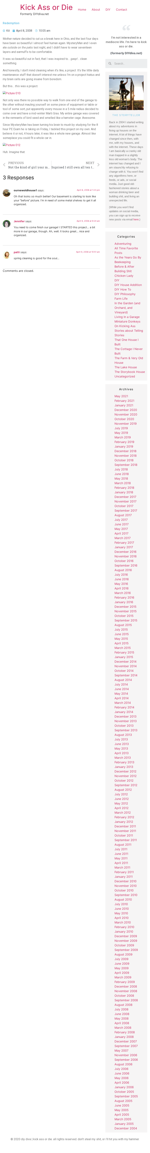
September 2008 (126, 1000)
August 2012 (123, 789)
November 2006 (126, 1055)
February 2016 (124, 597)
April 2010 (122, 918)
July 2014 (121, 684)
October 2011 (124, 835)
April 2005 (122, 1114)
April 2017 (121, 533)
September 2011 (126, 840)
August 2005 (123, 1101)
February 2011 (124, 872)
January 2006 (124, 1087)
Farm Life (121, 298)
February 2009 (125, 982)
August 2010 (123, 899)
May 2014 (121, 693)
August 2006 (123, 1064)
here (136, 219)
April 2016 (122, 588)
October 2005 (124, 1092)
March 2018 (123, 483)
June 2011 (121, 854)
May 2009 (122, 968)
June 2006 (122, 1073)
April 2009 (122, 973)
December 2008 (126, 986)
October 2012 (124, 780)
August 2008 (123, 1005)
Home (82, 9)
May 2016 (121, 584)
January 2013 (124, 767)
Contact (121, 9)
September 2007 (126, 1046)
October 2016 (124, 561)
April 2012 (122, 808)
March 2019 (123, 437)
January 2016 (124, 602)
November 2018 (126, 455)
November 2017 (125, 501)
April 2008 (122, 1023)
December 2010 (125, 881)
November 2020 (126, 414)
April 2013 (122, 753)
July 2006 (121, 1069)
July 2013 (121, 739)
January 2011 (124, 876)
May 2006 (122, 1078)
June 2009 (122, 963)
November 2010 (126, 886)
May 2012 (121, 803)
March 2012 (123, 812)
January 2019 (124, 446)
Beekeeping (123, 262)
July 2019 (121, 428)
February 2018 (124, 487)
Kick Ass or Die (46, 7)
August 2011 (123, 844)
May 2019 (121, 433)
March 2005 (123, 1119)
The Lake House (126, 367)
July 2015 (121, 629)
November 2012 (126, 776)
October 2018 (124, 460)
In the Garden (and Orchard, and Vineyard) (127, 307)
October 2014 (124, 671)
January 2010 (124, 931)
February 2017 (124, 542)
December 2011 (125, 826)
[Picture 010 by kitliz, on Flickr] (11, 93)
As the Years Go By (128, 257)
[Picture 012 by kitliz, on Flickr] (11, 145)
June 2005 (122, 1105)
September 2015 (126, 620)
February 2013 (124, 762)
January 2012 (124, 822)
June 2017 (122, 524)
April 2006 (122, 1082)
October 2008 (124, 995)
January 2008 (124, 1037)
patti (17, 252)
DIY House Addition (128, 285)
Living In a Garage (127, 317)
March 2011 (122, 867)
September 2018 (126, 465)
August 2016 (123, 570)
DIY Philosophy (125, 294)
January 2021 (124, 405)
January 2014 (124, 712)
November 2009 (126, 940)
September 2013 (126, 730)
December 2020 (126, 410)
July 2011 (121, 849)
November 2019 (126, 423)
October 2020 (124, 419)
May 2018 (121, 478)
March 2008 (123, 1027)
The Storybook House (130, 372)
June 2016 (122, 579)
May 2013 (121, 748)
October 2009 (124, 945)
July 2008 (121, 1009)
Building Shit (123, 271)
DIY (108, 9)
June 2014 (122, 689)
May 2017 (121, 529)
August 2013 (123, 735)
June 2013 (122, 744)
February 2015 (124, 652)
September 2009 (126, 950)
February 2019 (124, 442)
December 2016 (125, 552)
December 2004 (126, 1128)
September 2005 (126, 1096)
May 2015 (121, 638)
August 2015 (123, 625)
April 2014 (122, 698)
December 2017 (125, 497)
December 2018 (125, 451)
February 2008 (125, 1032)
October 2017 (124, 506)
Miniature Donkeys (127, 321)
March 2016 (123, 593)
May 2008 (122, 1018)
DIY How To (123, 289)
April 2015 (122, 643)
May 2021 (121, 396)
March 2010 (123, 922)
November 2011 (125, 831)
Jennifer (19, 221)
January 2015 (124, 657)
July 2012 (121, 794)
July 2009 (121, 959)
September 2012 (126, 785)
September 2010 (126, 895)
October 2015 (124, 616)
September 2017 (126, 510)
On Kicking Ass (125, 326)
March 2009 (123, 977)
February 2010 (124, 927)
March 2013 (123, 757)
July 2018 (121, 469)
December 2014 (125, 661)
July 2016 (121, 574)
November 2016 (126, 556)
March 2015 (123, 648)
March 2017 (123, 538)
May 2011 (121, 858)
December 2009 (126, 936)
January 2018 (124, 492)
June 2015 (122, 634)
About (96, 9)
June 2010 (122, 908)
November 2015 (126, 611)
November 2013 (126, 721)
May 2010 (121, 913)
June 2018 (122, 474)
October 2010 (124, 890)
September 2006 (126, 1059)
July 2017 (121, 519)
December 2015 (125, 606)
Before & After (124, 266)
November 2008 (126, 991)
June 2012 (122, 799)
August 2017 (123, 515)
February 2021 (124, 401)
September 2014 (126, 675)
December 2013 (125, 716)
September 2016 (126, 565)
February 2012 (124, 817)
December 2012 (125, 771)
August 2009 (123, 954)
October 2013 (124, 725)
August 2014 (123, 680)
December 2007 (126, 1041)
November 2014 (126, 666)
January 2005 (124, 1124)
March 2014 (123, 703)
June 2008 (122, 1014)
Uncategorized (125, 376)
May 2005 (122, 1110)
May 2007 (121, 1050)
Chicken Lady (124, 275)
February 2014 (124, 707)
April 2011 (121, 863)
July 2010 (121, 904)
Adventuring (123, 243)
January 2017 (124, 547)
